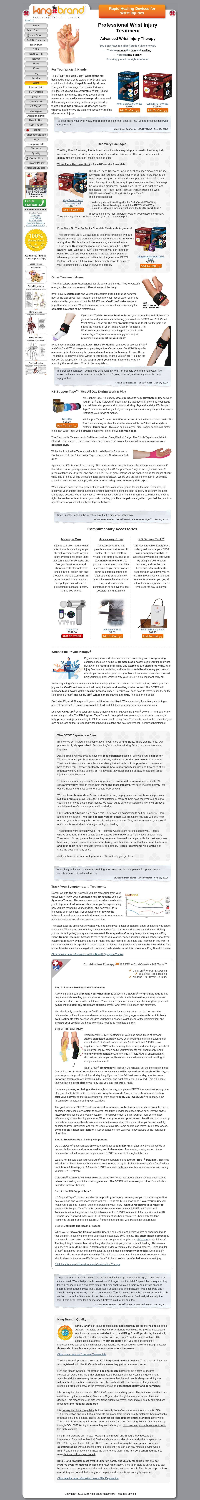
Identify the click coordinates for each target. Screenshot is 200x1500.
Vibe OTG (72, 629)
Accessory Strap (112, 629)
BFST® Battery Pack (152, 629)
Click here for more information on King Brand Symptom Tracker (87, 954)
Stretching (35, 215)
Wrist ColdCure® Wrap (129, 103)
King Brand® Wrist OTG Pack (151, 258)
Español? (29, 20)
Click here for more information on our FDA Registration (88, 1478)
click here (142, 1239)
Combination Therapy (35, 225)
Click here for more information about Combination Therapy (87, 1264)
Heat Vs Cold (35, 218)
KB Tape (67, 419)
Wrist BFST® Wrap (157, 103)
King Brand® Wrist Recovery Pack (73, 202)
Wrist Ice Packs (35, 220)
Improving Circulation (36, 223)
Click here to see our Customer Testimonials (81, 1354)
